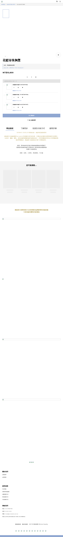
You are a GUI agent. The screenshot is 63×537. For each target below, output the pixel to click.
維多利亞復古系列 (11, 4)
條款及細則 (25, 524)
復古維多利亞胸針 (21, 4)
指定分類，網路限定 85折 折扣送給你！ (14, 67)
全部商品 (3, 4)
